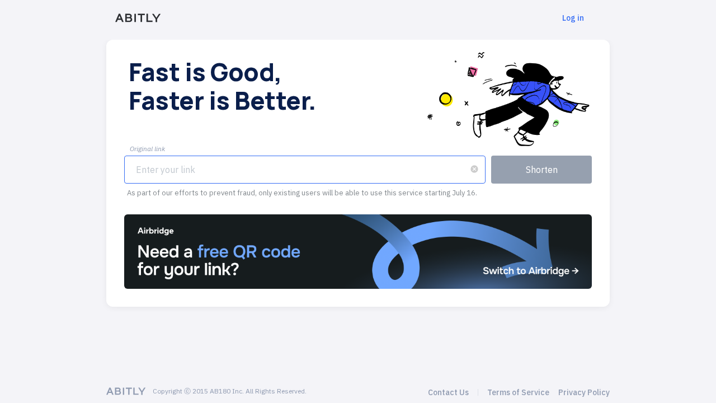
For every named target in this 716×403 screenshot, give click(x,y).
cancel (474, 169)
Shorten (542, 169)
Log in (573, 18)
